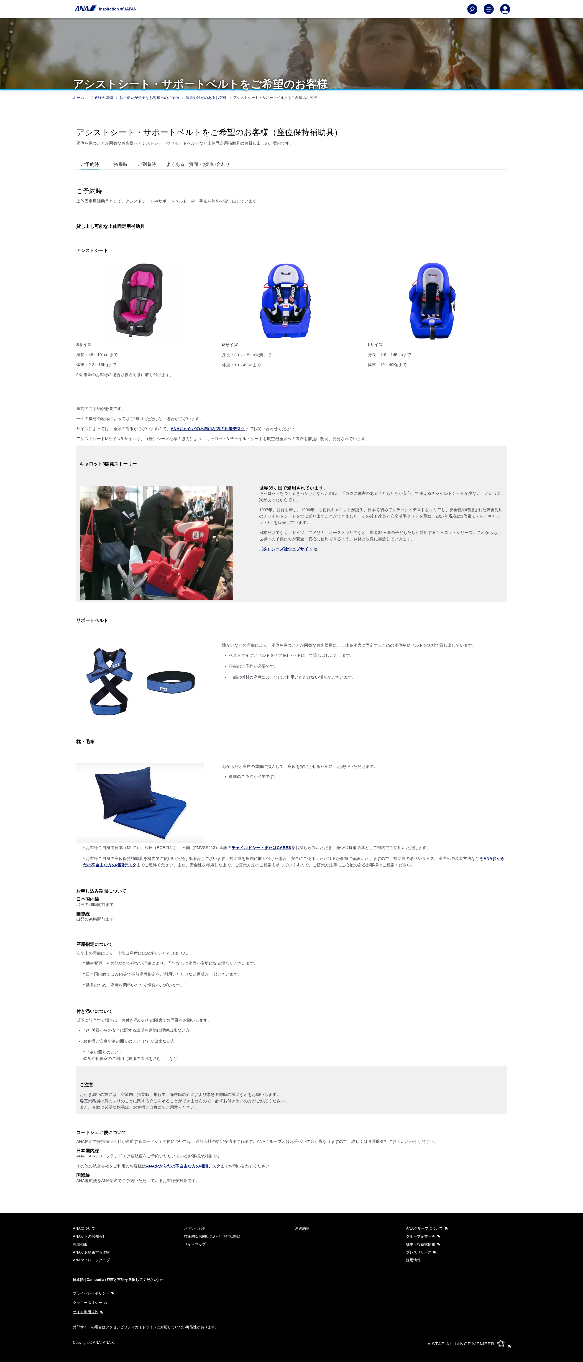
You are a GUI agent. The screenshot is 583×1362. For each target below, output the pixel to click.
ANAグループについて (424, 1228)
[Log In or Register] (505, 9)
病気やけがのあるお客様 (207, 98)
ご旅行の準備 (102, 98)
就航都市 (80, 1244)
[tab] (90, 164)
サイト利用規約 (85, 1312)
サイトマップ (195, 1244)
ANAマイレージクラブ (91, 1260)
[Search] (472, 9)
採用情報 (413, 1260)
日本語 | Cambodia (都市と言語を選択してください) (116, 1280)
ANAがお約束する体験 (91, 1252)
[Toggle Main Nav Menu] (489, 9)
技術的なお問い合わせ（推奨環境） (213, 1236)
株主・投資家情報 (420, 1244)
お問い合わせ (195, 1228)
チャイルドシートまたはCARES (261, 847)
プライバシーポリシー (91, 1293)
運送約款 (302, 1228)
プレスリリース (419, 1252)
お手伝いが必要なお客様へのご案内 (149, 98)
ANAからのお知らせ (89, 1236)
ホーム (79, 98)
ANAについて (84, 1228)
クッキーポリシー (87, 1303)
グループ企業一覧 (420, 1236)
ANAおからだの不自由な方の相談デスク (208, 428)
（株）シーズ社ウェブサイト (285, 549)
